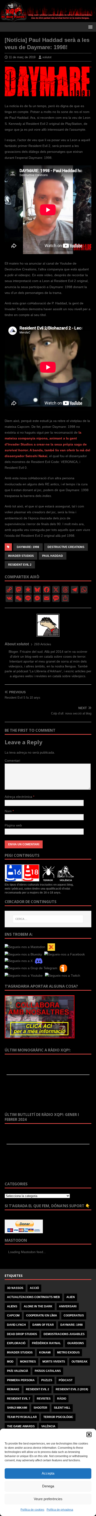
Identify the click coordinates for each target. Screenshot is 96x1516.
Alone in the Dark (38, 1306)
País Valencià (17, 1371)
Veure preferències (48, 1499)
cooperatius (74, 1315)
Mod (10, 1361)
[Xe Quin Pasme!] (48, 19)
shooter (40, 1407)
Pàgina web (13, 825)
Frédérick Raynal (46, 1343)
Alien (70, 1297)
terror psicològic (58, 1417)
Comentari (12, 760)
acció (34, 1288)
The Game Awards (21, 1426)
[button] (89, 1434)
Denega (48, 1486)
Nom (9, 811)
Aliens (12, 1306)
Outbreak (80, 1361)
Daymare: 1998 (28, 547)
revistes (44, 1398)
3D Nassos (15, 1288)
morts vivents (53, 1361)
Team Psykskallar (22, 1417)
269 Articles (42, 644)
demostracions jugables (64, 1334)
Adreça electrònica (19, 797)
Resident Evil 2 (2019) (72, 1389)
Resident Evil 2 (19, 564)
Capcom (13, 1315)
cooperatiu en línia (41, 1315)
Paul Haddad (52, 555)
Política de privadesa (60, 1509)
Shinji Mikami (17, 1407)
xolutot (46, 57)
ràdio (61, 1398)
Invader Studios (21, 555)
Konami (45, 1352)
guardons (75, 1343)
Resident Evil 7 (18, 1398)
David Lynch (16, 1324)
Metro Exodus (68, 1352)
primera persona (21, 1380)
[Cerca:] (48, 919)
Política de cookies (32, 1509)
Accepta (48, 1473)
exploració (16, 1343)
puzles (46, 1380)
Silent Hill (62, 1407)
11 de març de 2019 (22, 57)
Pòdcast (65, 1380)
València (48, 1426)
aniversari (67, 1306)
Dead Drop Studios (22, 1334)
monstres (28, 1361)
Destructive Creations (66, 547)
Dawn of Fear (43, 1324)
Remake (13, 1389)
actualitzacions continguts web (33, 1297)
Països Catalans (48, 1371)
